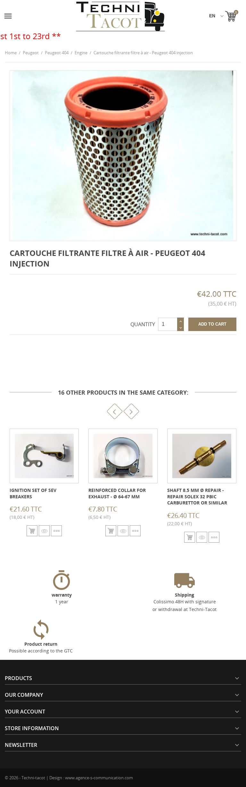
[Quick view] (44, 530)
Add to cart (212, 324)
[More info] (56, 530)
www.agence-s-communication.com (99, 778)
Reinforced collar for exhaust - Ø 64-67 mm (117, 493)
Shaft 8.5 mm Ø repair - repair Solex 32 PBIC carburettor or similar (197, 496)
